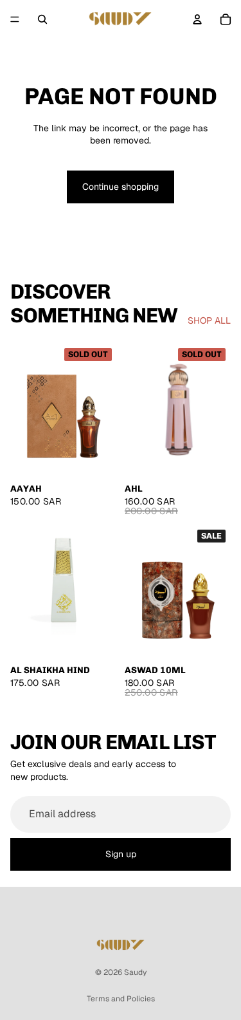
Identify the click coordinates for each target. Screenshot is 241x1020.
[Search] (42, 19)
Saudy (135, 972)
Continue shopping (120, 186)
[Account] (197, 19)
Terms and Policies (121, 999)
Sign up (120, 854)
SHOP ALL (209, 320)
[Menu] (15, 19)
